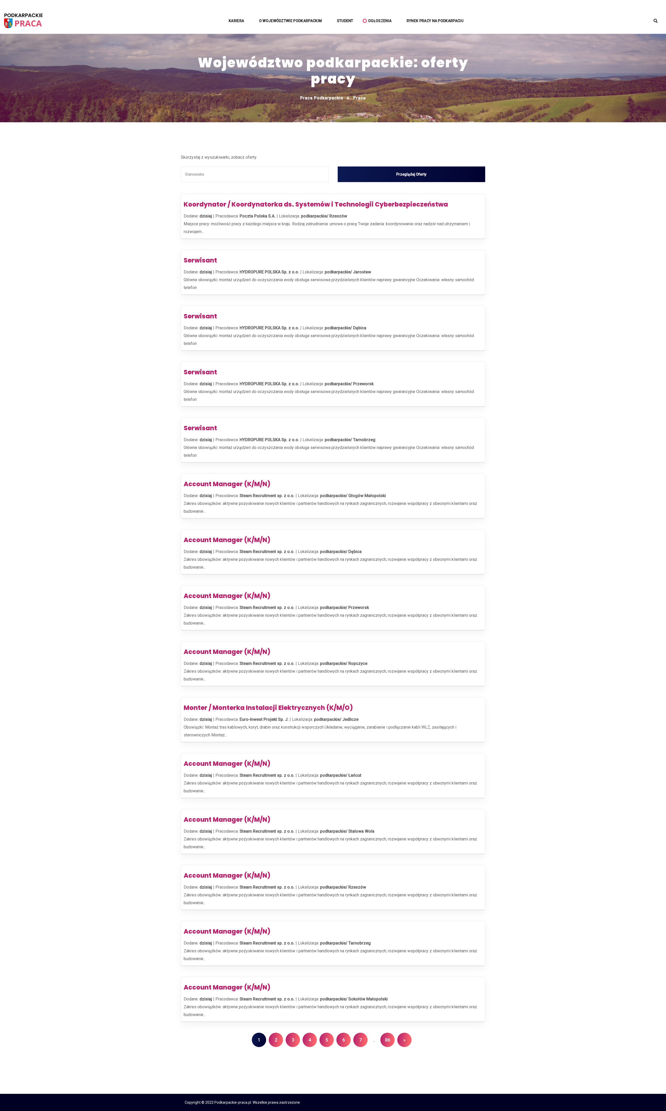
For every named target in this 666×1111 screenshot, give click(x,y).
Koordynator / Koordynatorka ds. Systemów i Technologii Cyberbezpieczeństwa (316, 204)
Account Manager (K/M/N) (227, 484)
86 (387, 1040)
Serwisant (200, 260)
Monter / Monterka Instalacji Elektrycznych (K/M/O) (268, 707)
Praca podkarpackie (321, 97)
